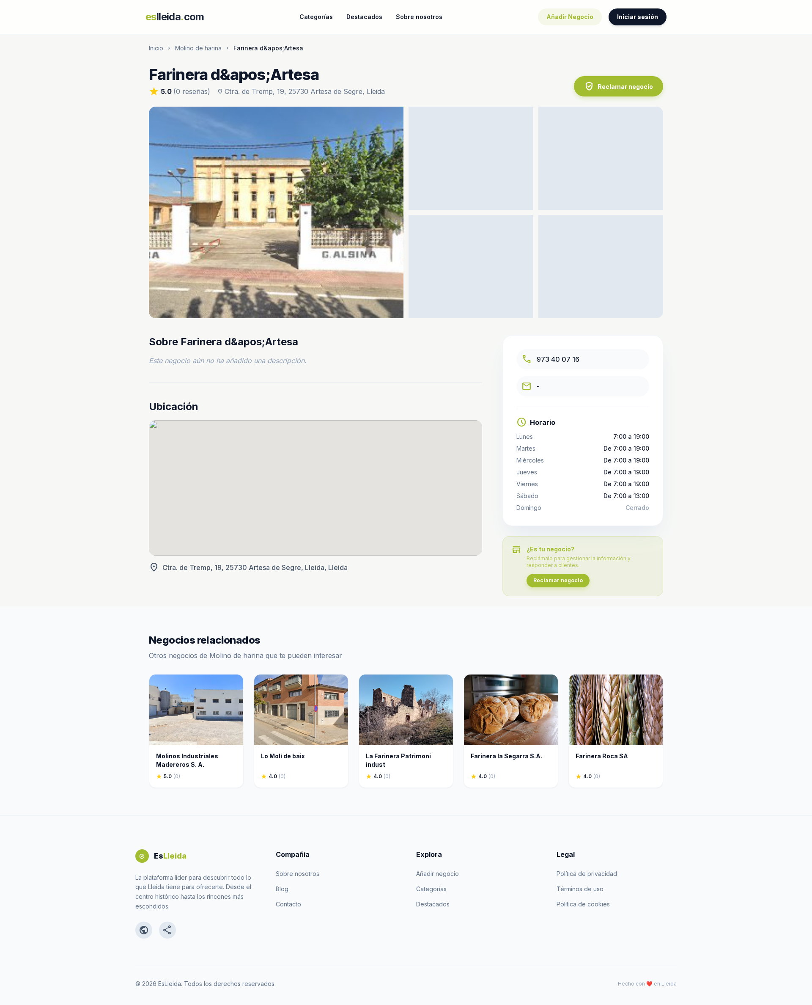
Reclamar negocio (618, 86)
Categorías (316, 16)
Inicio (156, 48)
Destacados (364, 16)
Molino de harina (198, 48)
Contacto (288, 904)
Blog (282, 888)
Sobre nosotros (419, 16)
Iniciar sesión (637, 16)
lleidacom (174, 17)
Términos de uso (580, 888)
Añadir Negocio (569, 16)
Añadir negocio (437, 873)
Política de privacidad (587, 873)
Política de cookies (583, 904)
